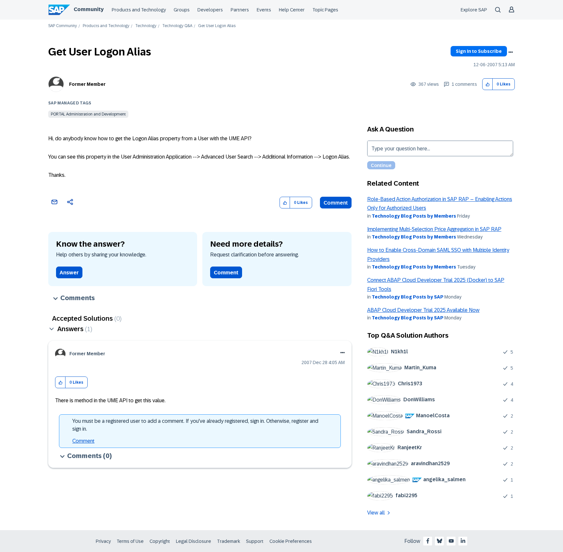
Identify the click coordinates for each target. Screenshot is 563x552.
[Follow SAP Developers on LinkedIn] (463, 541)
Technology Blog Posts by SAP (407, 296)
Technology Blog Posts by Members (414, 216)
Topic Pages (325, 9)
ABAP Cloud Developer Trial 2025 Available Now (423, 310)
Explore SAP (474, 9)
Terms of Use (130, 541)
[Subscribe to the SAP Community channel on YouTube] (451, 541)
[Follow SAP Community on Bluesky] (439, 541)
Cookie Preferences (290, 541)
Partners (240, 9)
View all (376, 512)
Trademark (228, 541)
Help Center (292, 9)
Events (264, 9)
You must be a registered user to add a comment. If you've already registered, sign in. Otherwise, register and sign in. (195, 425)
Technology (145, 26)
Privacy (103, 541)
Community (89, 9)
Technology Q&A (177, 26)
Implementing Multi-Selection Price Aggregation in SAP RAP (434, 229)
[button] (488, 84)
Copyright (160, 541)
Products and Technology (139, 9)
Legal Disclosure (193, 541)
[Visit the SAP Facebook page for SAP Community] (427, 541)
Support (255, 541)
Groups (182, 9)
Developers (210, 9)
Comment (336, 203)
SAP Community (62, 26)
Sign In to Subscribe (479, 51)
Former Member (87, 84)
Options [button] (510, 52)
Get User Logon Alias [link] (217, 26)
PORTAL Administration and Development (88, 114)
